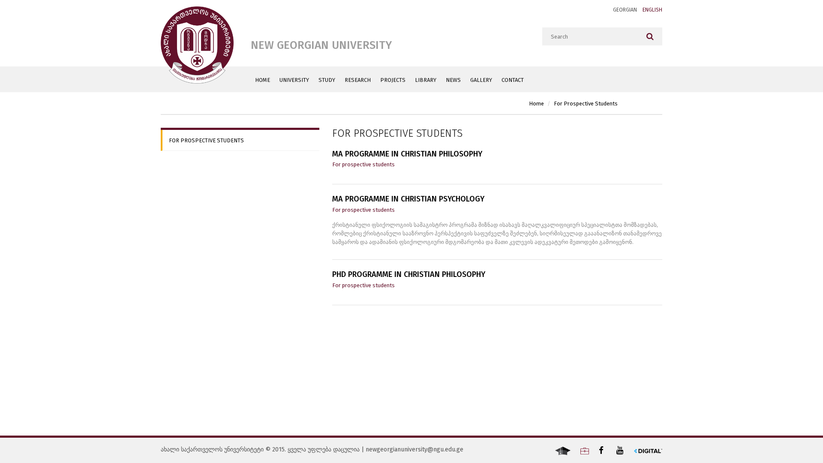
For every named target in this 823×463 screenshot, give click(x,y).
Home (262, 80)
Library (425, 80)
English (652, 10)
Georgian (625, 10)
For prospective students (586, 103)
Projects (392, 80)
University (294, 80)
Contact (513, 80)
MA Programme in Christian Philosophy (407, 154)
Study (326, 80)
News (453, 80)
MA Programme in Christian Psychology (408, 199)
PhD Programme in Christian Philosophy (408, 275)
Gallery (481, 80)
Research (358, 80)
